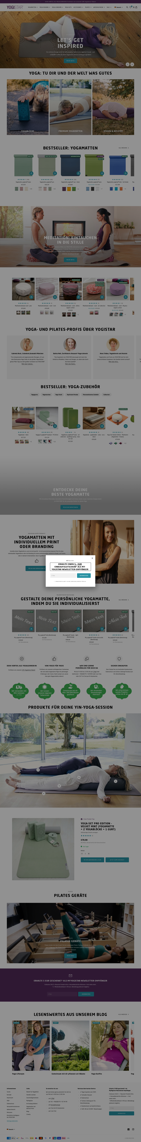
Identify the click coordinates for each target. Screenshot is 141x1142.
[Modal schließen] (92, 558)
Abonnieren (84, 575)
